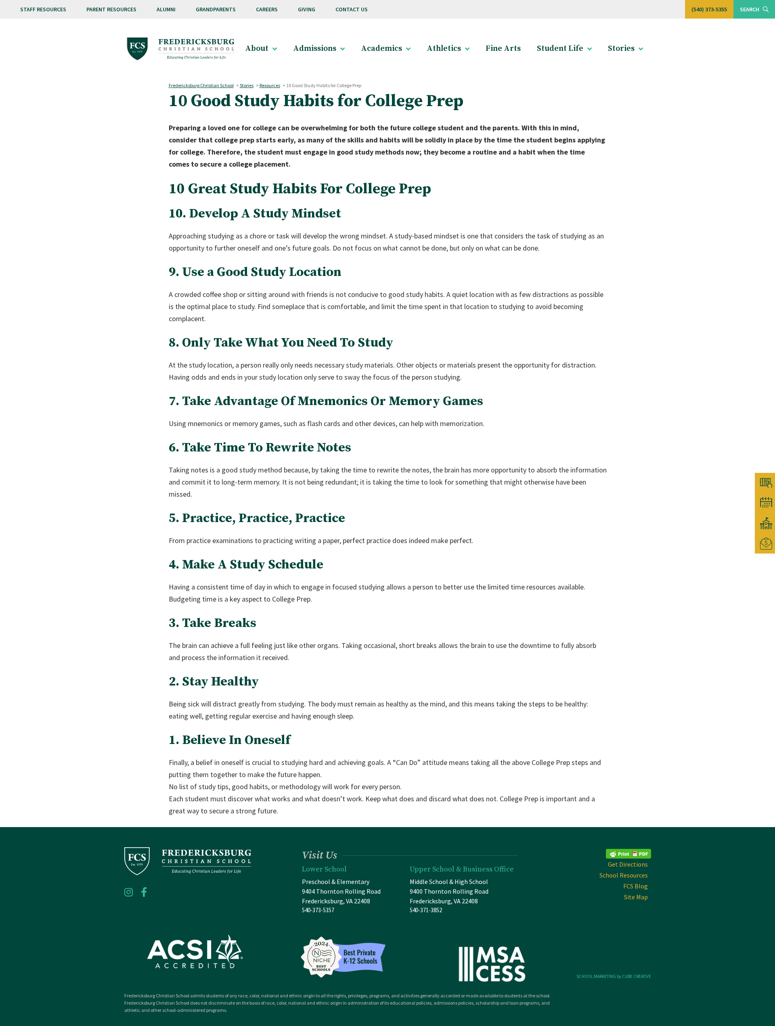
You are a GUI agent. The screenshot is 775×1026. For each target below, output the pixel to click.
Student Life (560, 49)
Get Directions (628, 864)
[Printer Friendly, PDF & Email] (628, 852)
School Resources (623, 875)
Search (750, 9)
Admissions (314, 49)
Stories (621, 49)
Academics (381, 49)
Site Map (636, 897)
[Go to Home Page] (180, 49)
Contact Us (351, 9)
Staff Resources (43, 9)
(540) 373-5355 (709, 9)
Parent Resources (111, 9)
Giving (306, 9)
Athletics (444, 49)
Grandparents (216, 9)
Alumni (166, 9)
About (256, 49)
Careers (267, 9)
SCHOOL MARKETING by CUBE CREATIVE (613, 976)
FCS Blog (635, 886)
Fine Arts (503, 49)
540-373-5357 (318, 910)
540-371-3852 (426, 910)
